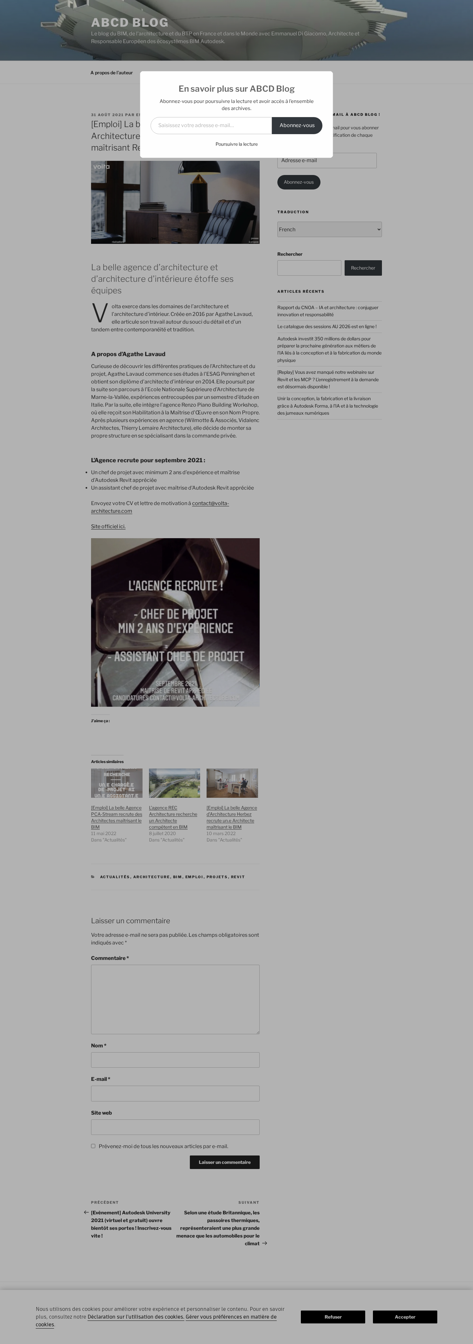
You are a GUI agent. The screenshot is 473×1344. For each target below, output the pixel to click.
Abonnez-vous (297, 125)
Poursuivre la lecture (237, 144)
